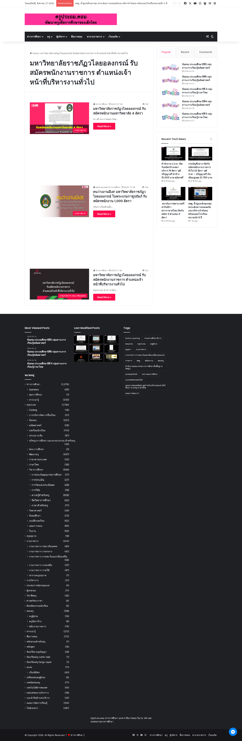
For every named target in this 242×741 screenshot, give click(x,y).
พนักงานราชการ (37, 626)
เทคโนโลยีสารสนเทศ (37, 687)
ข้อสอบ (33, 420)
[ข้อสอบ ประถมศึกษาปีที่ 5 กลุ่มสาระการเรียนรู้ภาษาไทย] (170, 116)
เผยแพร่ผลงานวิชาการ (38, 692)
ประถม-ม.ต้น (36, 435)
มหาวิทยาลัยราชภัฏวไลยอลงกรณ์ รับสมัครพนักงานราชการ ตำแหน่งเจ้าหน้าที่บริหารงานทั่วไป (119, 280)
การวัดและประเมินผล (43, 484)
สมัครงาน (149, 360)
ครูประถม (31, 404)
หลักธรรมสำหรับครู (36, 641)
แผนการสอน (35, 525)
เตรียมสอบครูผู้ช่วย (36, 677)
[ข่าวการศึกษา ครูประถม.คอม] (71, 19)
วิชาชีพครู (31, 595)
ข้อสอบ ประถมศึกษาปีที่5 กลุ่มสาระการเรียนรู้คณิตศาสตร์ (197, 78)
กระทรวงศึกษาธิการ (152, 338)
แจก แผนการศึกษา (150, 374)
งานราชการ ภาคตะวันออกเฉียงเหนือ (48, 556)
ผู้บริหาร (60, 36)
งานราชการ (32, 541)
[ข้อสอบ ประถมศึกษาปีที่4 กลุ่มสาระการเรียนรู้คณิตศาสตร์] (170, 104)
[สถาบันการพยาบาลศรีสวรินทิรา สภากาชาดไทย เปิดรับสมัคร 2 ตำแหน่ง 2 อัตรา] (173, 193)
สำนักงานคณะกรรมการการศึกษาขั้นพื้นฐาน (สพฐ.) (143, 367)
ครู (48, 36)
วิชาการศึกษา (36, 469)
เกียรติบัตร (34, 672)
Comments (205, 52)
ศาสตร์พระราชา (34, 600)
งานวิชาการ (33, 580)
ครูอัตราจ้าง (35, 621)
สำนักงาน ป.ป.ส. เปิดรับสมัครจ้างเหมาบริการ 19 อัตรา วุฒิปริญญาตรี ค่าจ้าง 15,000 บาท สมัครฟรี (172, 170)
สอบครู (30, 611)
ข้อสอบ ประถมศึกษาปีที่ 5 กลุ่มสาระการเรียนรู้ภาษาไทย (197, 115)
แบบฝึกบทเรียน (36, 520)
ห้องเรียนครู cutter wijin (38, 657)
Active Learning (132, 338)
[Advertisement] (89, 157)
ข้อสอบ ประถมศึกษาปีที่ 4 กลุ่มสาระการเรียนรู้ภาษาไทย (197, 90)
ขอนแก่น (129, 344)
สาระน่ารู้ (34, 399)
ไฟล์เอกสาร (32, 708)
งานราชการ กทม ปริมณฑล (43, 546)
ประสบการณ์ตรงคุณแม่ (38, 585)
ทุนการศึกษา (35, 394)
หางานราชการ (94, 36)
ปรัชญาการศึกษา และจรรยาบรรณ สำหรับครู (52, 440)
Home (35, 53)
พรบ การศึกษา (36, 449)
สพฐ (138, 360)
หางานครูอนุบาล (37, 575)
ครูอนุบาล (31, 536)
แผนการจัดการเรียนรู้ (37, 703)
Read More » (104, 126)
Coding (33, 409)
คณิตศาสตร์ (35, 425)
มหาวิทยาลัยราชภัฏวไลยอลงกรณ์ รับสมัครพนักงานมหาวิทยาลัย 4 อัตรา (119, 111)
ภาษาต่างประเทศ (38, 459)
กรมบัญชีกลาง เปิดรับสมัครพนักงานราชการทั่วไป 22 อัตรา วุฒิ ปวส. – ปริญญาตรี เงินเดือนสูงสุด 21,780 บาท (200, 170)
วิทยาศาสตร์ (35, 510)
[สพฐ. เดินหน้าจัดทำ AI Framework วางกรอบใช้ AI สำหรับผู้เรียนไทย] (96, 358)
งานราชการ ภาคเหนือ (40, 565)
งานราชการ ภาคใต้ (39, 570)
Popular (166, 52)
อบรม (29, 667)
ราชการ (128, 360)
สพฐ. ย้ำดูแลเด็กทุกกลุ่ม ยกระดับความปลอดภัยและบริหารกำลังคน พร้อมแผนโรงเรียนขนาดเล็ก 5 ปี (121, 3)
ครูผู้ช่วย (33, 616)
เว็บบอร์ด (113, 36)
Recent (185, 52)
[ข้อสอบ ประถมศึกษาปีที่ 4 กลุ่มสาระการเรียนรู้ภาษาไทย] (170, 92)
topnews (34, 389)
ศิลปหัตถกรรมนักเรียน (37, 606)
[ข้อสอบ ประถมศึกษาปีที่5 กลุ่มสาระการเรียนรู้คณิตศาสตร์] (170, 79)
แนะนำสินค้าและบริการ (38, 697)
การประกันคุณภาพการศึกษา (47, 474)
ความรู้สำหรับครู (40, 495)
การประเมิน (38, 479)
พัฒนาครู (34, 454)
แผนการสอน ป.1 (132, 393)
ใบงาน (32, 530)
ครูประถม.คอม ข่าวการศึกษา (108, 187)
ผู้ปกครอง (31, 590)
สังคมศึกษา (35, 515)
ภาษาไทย (34, 464)
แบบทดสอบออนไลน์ (134, 379)
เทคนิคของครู (33, 682)
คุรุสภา (128, 349)
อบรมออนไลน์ (131, 374)
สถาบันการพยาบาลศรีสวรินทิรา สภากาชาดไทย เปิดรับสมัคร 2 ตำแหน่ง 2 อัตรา (172, 210)
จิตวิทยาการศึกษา (41, 500)
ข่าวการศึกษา (34, 36)
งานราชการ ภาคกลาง (40, 551)
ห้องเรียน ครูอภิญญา (37, 651)
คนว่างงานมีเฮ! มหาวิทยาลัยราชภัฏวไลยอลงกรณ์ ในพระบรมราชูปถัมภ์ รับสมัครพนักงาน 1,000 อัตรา (120, 196)
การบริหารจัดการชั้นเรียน (42, 415)
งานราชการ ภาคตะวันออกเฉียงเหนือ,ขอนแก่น (145, 355)
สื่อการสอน (76, 36)
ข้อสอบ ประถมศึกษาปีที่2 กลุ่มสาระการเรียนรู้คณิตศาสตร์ (197, 66)
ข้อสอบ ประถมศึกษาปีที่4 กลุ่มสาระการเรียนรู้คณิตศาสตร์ (197, 103)
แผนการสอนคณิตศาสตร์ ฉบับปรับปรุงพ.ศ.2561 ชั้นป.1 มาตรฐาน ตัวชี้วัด (145, 386)
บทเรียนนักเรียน (37, 430)
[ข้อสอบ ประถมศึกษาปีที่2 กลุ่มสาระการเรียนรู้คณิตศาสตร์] (170, 67)
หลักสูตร (31, 646)
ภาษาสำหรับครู (40, 505)
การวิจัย (36, 490)
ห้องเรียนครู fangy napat (39, 662)
